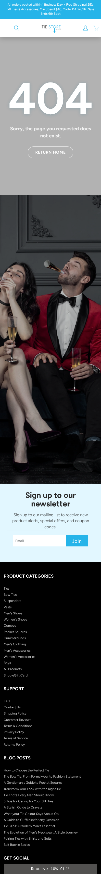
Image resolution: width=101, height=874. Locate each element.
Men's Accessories (17, 650)
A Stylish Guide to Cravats (23, 807)
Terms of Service (16, 738)
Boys (7, 663)
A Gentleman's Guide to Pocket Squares (33, 782)
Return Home (50, 152)
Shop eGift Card (16, 675)
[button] (50, 869)
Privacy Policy (14, 732)
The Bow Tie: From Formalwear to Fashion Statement (42, 776)
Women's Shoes (15, 619)
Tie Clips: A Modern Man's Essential (29, 826)
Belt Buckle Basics (17, 845)
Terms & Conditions (18, 726)
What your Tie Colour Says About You (31, 814)
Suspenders (12, 601)
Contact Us (12, 707)
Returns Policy (14, 744)
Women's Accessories (19, 657)
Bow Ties (10, 594)
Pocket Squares (15, 632)
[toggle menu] (5, 28)
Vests (8, 607)
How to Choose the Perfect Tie (26, 770)
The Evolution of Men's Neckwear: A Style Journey (41, 832)
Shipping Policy (15, 713)
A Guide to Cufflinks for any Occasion (31, 820)
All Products (13, 669)
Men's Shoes (13, 613)
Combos (10, 625)
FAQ (7, 701)
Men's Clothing (15, 644)
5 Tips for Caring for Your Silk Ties (28, 801)
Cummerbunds (15, 638)
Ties (6, 588)
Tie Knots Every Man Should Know (29, 795)
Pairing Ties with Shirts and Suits (27, 838)
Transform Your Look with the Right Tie (32, 789)
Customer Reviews (17, 720)
